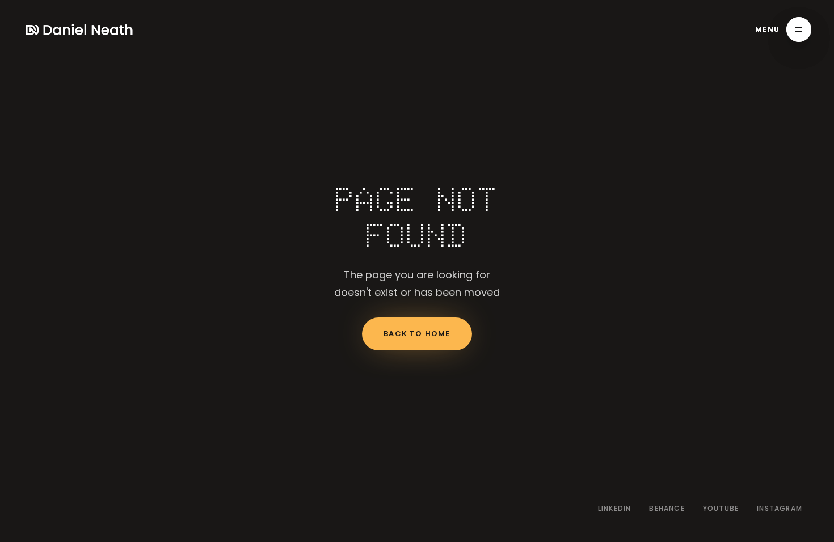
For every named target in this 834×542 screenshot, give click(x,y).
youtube (721, 508)
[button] (783, 29)
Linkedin (614, 508)
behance (666, 508)
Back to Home (417, 333)
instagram (779, 508)
